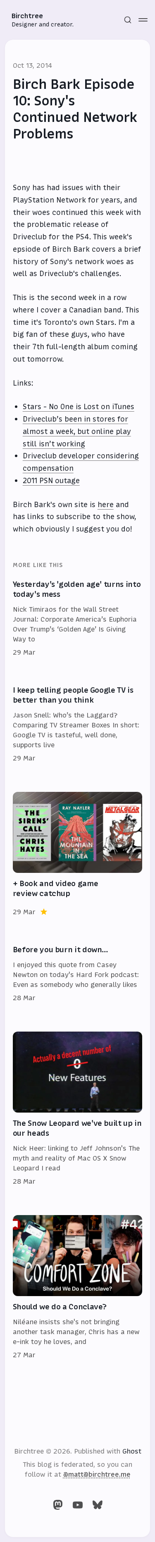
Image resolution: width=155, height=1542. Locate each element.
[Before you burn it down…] (78, 974)
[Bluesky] (97, 1505)
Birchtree (27, 15)
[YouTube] (78, 1505)
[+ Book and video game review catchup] (78, 854)
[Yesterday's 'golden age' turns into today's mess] (78, 618)
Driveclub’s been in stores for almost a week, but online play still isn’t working (77, 431)
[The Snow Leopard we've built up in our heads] (78, 1108)
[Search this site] (128, 20)
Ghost (131, 1451)
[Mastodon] (58, 1505)
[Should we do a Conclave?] (78, 1287)
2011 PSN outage (51, 481)
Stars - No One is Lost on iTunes (78, 407)
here (106, 505)
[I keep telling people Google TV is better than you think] (78, 724)
